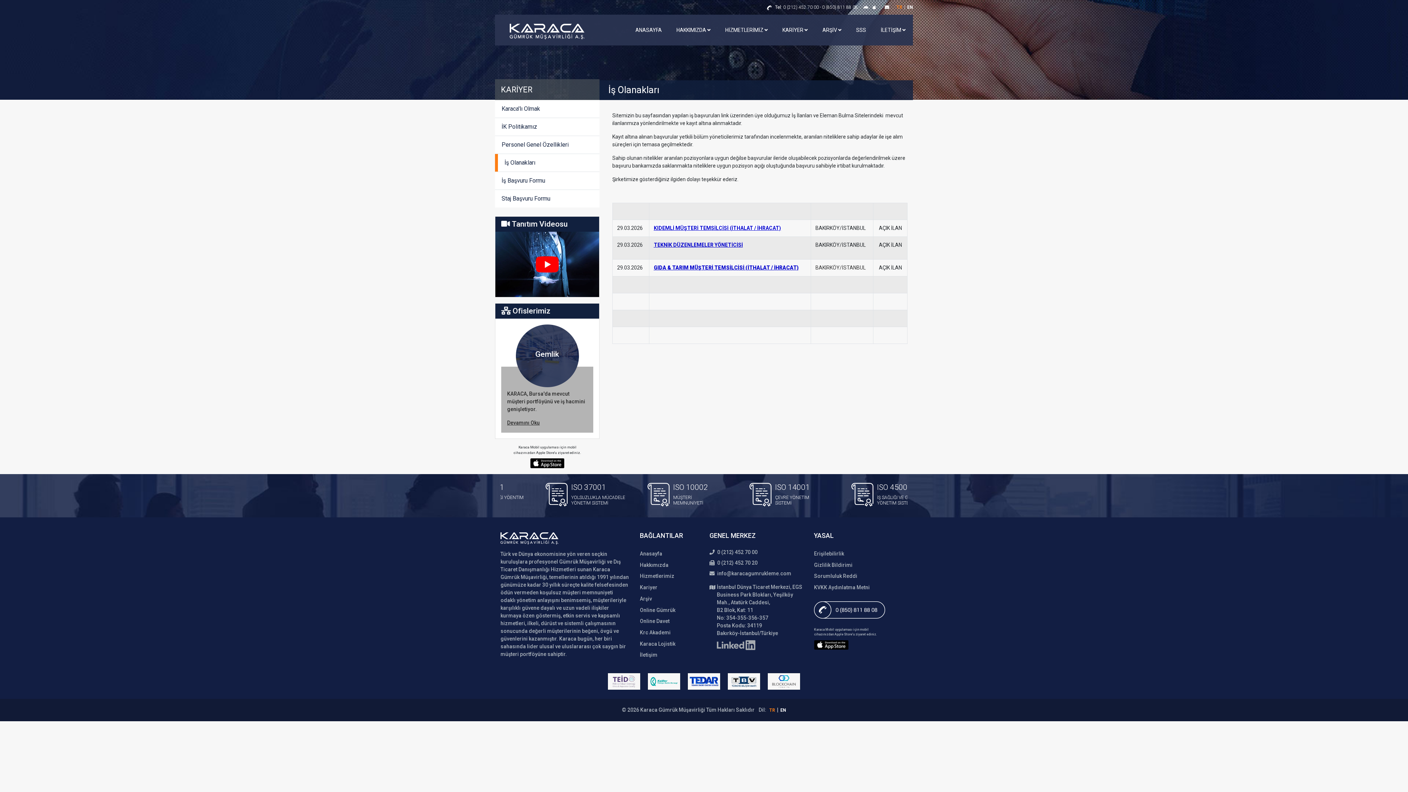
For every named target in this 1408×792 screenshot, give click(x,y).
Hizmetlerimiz (744, 30)
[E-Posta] (887, 7)
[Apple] (874, 7)
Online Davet (655, 621)
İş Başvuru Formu (523, 180)
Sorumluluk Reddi (835, 576)
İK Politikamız (519, 126)
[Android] (866, 7)
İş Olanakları (520, 162)
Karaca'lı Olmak (521, 108)
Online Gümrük (657, 610)
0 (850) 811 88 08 (840, 7)
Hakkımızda (691, 30)
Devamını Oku (523, 423)
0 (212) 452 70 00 (797, 7)
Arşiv (830, 30)
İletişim (891, 30)
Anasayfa (648, 30)
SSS (861, 30)
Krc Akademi (655, 632)
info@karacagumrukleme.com (753, 573)
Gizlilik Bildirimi (833, 565)
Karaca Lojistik (657, 644)
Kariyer (793, 30)
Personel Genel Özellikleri (535, 144)
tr (899, 7)
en (910, 7)
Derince (547, 354)
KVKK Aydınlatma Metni (842, 587)
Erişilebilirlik (829, 554)
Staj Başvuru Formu (526, 198)
